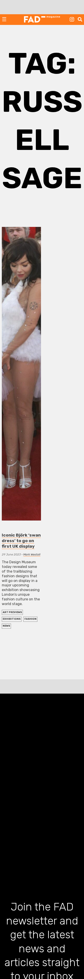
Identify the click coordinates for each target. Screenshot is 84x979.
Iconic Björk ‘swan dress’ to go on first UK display (21, 541)
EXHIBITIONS (12, 619)
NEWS (6, 625)
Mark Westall (31, 554)
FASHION (30, 619)
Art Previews (12, 612)
